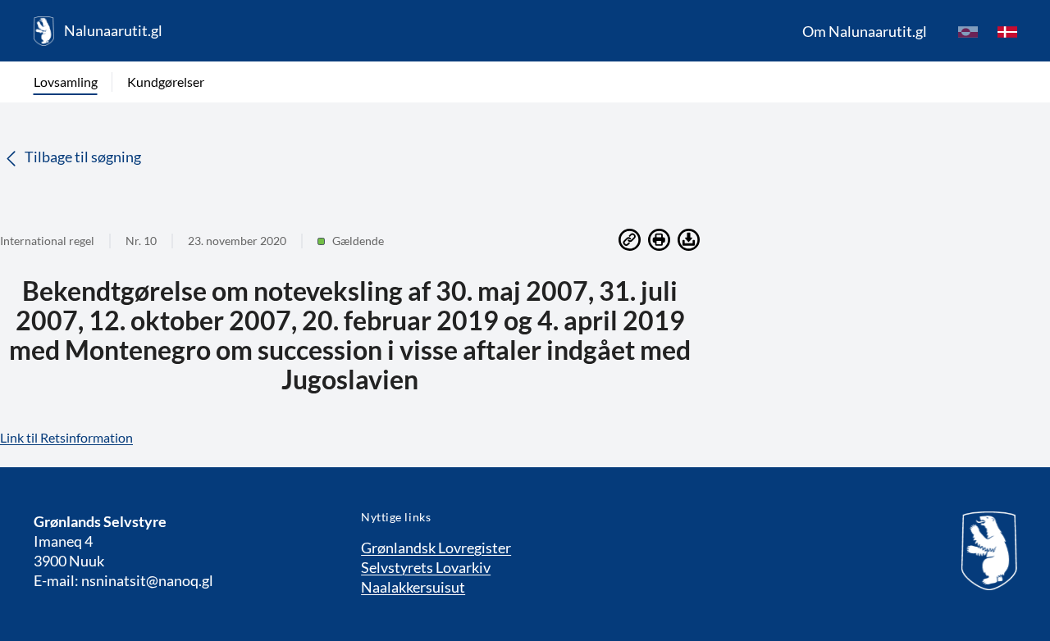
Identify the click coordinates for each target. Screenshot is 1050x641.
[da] (1007, 31)
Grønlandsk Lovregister (436, 548)
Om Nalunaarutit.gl (864, 31)
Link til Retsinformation (66, 437)
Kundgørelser (165, 81)
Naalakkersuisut (413, 587)
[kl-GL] (968, 31)
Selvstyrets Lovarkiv (426, 567)
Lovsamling (66, 81)
